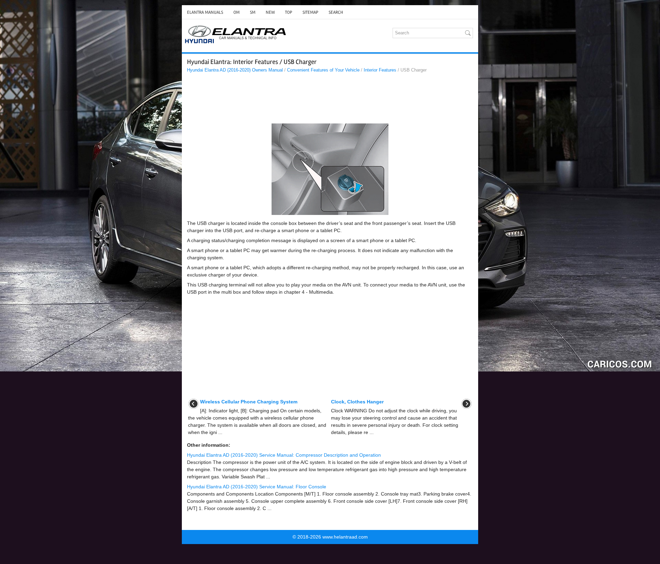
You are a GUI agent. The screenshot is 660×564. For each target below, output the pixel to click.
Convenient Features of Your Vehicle (323, 70)
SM (252, 12)
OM (236, 12)
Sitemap (310, 12)
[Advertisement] (330, 100)
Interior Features (380, 70)
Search (336, 12)
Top (288, 12)
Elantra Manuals (205, 12)
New (270, 12)
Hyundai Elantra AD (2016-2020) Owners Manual (235, 70)
